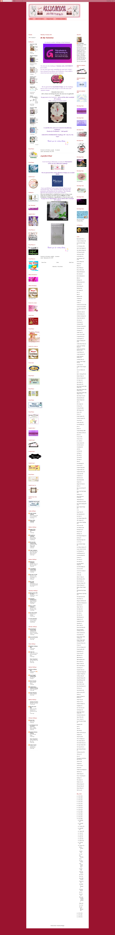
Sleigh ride (81, 903)
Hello (78, 485)
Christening (79, 322)
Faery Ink (78, 420)
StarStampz (79, 709)
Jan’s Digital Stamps (81, 518)
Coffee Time (79, 332)
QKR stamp (79, 657)
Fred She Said (79, 444)
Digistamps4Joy (80, 397)
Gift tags (78, 459)
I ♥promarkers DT (47, 257)
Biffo (78, 278)
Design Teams (50, 18)
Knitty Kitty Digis (80, 539)
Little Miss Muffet (80, 566)
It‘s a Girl (81, 905)
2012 (79, 913)
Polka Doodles (79, 649)
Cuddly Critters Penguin (81, 366)
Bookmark (79, 288)
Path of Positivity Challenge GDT (80, 630)
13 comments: (57, 150)
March (80, 840)
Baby (78, 265)
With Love (79, 790)
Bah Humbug (81, 856)
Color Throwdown (33, 618)
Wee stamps (79, 779)
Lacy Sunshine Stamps (81, 543)
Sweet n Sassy (79, 719)
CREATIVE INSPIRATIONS (33, 599)
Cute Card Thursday (34, 637)
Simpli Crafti (32, 86)
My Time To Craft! (33, 574)
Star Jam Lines (79, 707)
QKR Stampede (80, 659)
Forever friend (79, 442)
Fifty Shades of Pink (80, 432)
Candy (78, 302)
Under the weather (81, 872)
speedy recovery (80, 692)
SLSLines (78, 688)
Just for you (79, 525)
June (80, 834)
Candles (78, 300)
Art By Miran (79, 256)
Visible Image (79, 773)
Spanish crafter (33, 117)
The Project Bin (80, 746)
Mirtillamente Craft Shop (81, 593)
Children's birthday (80, 316)
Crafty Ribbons (79, 352)
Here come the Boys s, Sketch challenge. (81, 899)
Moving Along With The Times (33, 593)
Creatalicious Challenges (32, 536)
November (81, 823)
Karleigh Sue (79, 529)
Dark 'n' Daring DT (80, 374)
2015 (79, 814)
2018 (79, 809)
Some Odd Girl (79, 690)
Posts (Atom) (60, 266)
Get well (80, 854)
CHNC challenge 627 (34, 689)
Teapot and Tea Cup (80, 732)
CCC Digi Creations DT (81, 308)
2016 (79, 813)
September (81, 828)
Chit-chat (78, 320)
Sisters (80, 858)
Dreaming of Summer (36, 139)
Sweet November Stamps (81, 721)
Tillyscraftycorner (33, 127)
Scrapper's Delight (80, 673)
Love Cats (81, 876)
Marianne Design (80, 583)
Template (78, 734)
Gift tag (78, 457)
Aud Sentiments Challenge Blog (33, 629)
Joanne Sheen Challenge (81, 522)
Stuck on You (32, 721)
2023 (79, 799)
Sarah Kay (79, 667)
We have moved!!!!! (33, 693)
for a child (79, 440)
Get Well (78, 451)
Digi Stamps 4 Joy (80, 395)
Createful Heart (80, 359)
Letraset (78, 557)
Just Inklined (79, 527)
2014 (79, 816)
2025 (79, 796)
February (81, 842)
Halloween (79, 477)
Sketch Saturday (33, 681)
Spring (78, 694)
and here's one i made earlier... (33, 77)
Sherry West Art (80, 684)
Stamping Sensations (34, 701)
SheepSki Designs (80, 677)
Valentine (78, 771)
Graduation (79, 475)
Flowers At (79, 438)
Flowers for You (81, 882)
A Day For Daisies (80, 240)
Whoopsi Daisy (79, 786)
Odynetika (79, 623)
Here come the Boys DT (81, 488)
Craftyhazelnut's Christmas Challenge (34, 687)
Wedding (78, 777)
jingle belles (32, 720)
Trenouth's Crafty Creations (33, 108)
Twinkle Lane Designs (81, 769)
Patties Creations (80, 632)
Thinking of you (80, 752)
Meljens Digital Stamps (81, 587)
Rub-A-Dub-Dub (80, 665)
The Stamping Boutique (81, 748)
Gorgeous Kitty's (80, 471)
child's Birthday (80, 313)
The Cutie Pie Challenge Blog (33, 543)
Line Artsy (79, 561)
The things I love (33, 136)
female (78, 428)
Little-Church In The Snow (81, 865)
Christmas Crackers (80, 326)
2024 (79, 797)
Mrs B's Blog (32, 67)
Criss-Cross (79, 364)
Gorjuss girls (79, 473)
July (80, 833)
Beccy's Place (79, 269)
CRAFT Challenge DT (81, 340)
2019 (79, 807)
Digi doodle (79, 384)
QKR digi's (79, 655)
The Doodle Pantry (80, 742)
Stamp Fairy (79, 699)
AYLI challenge (36, 89)
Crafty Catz (32, 651)
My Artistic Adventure (81, 602)
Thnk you (78, 754)
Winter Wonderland (33, 659)
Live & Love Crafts (80, 570)
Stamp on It (79, 701)
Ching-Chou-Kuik (80, 318)
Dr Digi (78, 406)
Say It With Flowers (81, 879)
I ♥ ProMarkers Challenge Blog (33, 569)
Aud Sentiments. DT (47, 151)
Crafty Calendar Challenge (33, 514)
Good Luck (79, 465)
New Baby (79, 608)
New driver (81, 874)
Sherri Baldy (79, 682)
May (80, 836)
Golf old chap (80, 869)
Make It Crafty (79, 576)
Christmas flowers (81, 890)
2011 (79, 914)
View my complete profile (81, 61)
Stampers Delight (80, 703)
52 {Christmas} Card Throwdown (34, 726)
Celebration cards (80, 311)
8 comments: (57, 256)
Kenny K (78, 531)
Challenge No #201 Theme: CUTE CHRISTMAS (33, 545)
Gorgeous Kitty (79, 469)
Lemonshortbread (80, 555)
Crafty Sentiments (80, 354)
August (80, 831)
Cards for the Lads (80, 306)
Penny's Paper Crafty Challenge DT (81, 640)
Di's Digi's (79, 380)
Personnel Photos (80, 643)
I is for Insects (32, 648)
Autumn (78, 263)
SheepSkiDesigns (80, 680)
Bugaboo (78, 296)
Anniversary (79, 254)
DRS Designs (79, 410)
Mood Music (79, 598)
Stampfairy (79, 705)
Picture (78, 645)
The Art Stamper (80, 738)
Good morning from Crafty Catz (36, 131)
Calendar (78, 298)
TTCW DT (79, 765)
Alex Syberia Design (80, 250)
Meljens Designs (80, 585)
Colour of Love (79, 334)
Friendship (79, 447)
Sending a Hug (79, 675)
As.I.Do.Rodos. (81, 43)
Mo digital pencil (80, 596)
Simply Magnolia (33, 692)
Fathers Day (79, 422)
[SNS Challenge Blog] (35, 458)
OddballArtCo (79, 621)
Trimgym (78, 763)
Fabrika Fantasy (80, 418)
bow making (79, 290)
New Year (78, 615)
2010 (79, 916)
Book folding (79, 286)
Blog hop (78, 284)
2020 (79, 805)
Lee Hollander (79, 551)
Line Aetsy (79, 559)
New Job (78, 613)
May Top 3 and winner (34, 703)
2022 (79, 801)
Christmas (79, 324)
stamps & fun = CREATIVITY (33, 530)
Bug (77, 294)
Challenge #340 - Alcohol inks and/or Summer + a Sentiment (34, 632)
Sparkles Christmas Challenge (33, 733)
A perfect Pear (46, 156)
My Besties (79, 604)
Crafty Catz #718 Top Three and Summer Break (34, 654)
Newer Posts (44, 262)
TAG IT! (80, 892)
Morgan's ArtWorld (80, 600)
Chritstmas (79, 330)
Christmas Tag (79, 328)
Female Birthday (80, 430)
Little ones (79, 568)
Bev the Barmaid (80, 275)
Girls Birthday (79, 463)
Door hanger (79, 403)
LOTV (78, 572)
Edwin (78, 414)
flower (78, 434)
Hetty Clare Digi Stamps (81, 491)
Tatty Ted (78, 730)
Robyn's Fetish (79, 663)
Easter (78, 412)
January (81, 845)
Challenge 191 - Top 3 (34, 595)
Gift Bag (78, 453)
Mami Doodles (79, 581)
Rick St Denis (79, 661)
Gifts (78, 461)
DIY (77, 401)
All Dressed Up (79, 252)
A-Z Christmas (79, 246)
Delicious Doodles (80, 378)
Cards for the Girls (80, 304)
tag (77, 726)
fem (77, 426)
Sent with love (81, 895)
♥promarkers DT (80, 238)
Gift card (78, 455)
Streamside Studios (80, 715)
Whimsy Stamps (80, 783)
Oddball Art (79, 619)
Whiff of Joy (79, 781)
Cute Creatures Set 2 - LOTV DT (36, 71)
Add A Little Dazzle (80, 248)
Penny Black (79, 634)
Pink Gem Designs (80, 647)
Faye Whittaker (80, 424)
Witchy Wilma (79, 788)
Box (77, 292)
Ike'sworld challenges (32, 582)
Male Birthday (79, 578)
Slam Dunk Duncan (80, 686)
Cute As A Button (80, 369)
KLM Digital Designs (81, 535)
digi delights (79, 382)
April (80, 838)
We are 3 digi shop (80, 775)
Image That (79, 512)
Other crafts (79, 625)
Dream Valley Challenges (32, 521)
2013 (79, 818)
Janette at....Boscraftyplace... (34, 97)
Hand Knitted (79, 479)
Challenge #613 (33, 570)
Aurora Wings (79, 261)
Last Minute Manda (80, 547)
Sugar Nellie (79, 717)
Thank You (79, 736)
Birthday (78, 280)
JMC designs (79, 520)
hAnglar (78, 481)
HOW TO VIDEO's (40, 18)
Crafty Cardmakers (33, 550)
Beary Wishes (79, 267)
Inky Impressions (80, 514)
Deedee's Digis (79, 376)
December (81, 820)
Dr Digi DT (79, 408)
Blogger (62, 925)
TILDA (78, 761)
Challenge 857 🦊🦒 (34, 671)
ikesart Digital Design (81, 506)
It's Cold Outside (81, 861)
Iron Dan (78, 516)
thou (77, 756)
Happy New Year (80, 483)
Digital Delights (80, 399)
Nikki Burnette (79, 617)
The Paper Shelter (33, 612)
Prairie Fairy (79, 653)
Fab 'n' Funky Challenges (33, 606)
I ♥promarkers (79, 499)
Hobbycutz (79, 494)
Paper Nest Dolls (80, 627)
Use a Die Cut (32, 677)
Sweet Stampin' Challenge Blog (33, 676)
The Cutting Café (80, 740)
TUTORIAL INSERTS (60, 18)
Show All (36, 144)
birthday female (80, 282)
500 (30, 531)
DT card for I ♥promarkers (81, 908)
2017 (79, 811)
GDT (78, 449)
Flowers (78, 436)
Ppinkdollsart (79, 651)
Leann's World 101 (80, 549)
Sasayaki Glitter (80, 669)
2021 (79, 803)
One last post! (32, 638)
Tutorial (78, 767)
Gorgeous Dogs (80, 467)
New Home (79, 611)
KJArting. (78, 533)
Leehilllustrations (80, 553)
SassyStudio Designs (80, 671)
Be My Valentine (47, 38)
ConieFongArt (79, 338)
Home (31, 18)
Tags (78, 728)
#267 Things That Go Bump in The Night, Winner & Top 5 (34, 552)
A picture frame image (81, 242)
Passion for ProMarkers (32, 562)
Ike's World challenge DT (81, 503)
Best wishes (79, 273)
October (81, 826)
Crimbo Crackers (33, 744)
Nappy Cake (79, 606)
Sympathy (78, 724)
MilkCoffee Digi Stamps (81, 590)
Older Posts (71, 262)
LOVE (53, 151)
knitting (78, 537)
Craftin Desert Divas (81, 343)
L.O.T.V (78, 541)
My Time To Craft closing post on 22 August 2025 (33, 577)
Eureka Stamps (79, 416)
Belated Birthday (80, 271)
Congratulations (80, 336)
